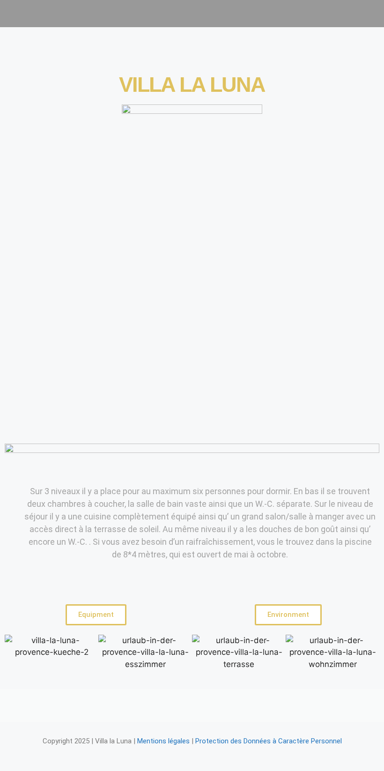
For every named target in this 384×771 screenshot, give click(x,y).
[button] (191, 13)
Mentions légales (163, 741)
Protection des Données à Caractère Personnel (268, 741)
